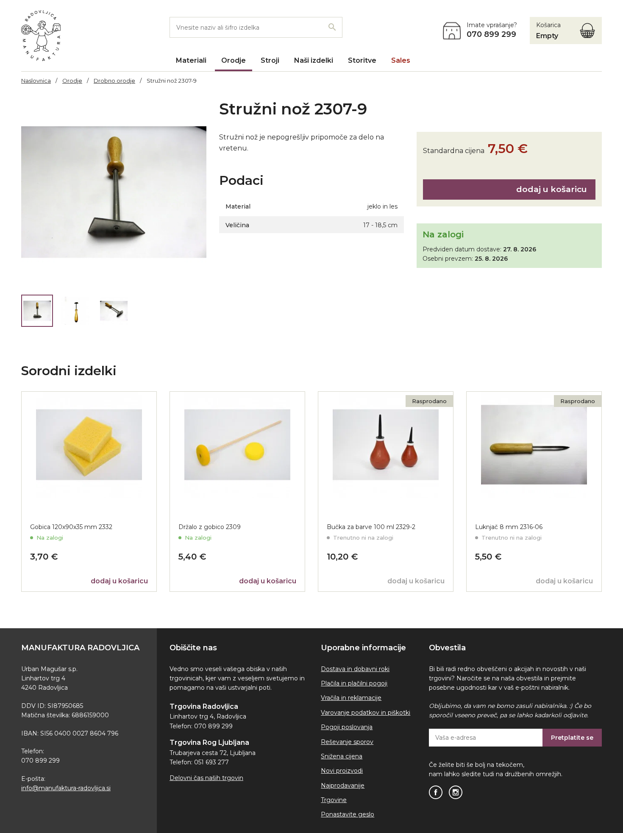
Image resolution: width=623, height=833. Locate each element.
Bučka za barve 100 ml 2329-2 (371, 527)
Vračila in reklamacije (351, 698)
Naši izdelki (313, 60)
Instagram (455, 792)
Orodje (233, 60)
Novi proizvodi (342, 770)
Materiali (191, 60)
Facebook (435, 792)
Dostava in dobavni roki (355, 669)
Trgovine (334, 800)
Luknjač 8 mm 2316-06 (508, 527)
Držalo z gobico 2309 (209, 527)
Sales (400, 60)
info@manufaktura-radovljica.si (66, 788)
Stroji (270, 60)
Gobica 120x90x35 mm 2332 (71, 527)
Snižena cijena (341, 756)
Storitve (362, 60)
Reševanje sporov (347, 742)
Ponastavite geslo (347, 814)
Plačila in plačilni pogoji (354, 683)
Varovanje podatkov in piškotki (365, 712)
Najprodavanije (342, 785)
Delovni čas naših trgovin (206, 778)
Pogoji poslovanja (347, 727)
